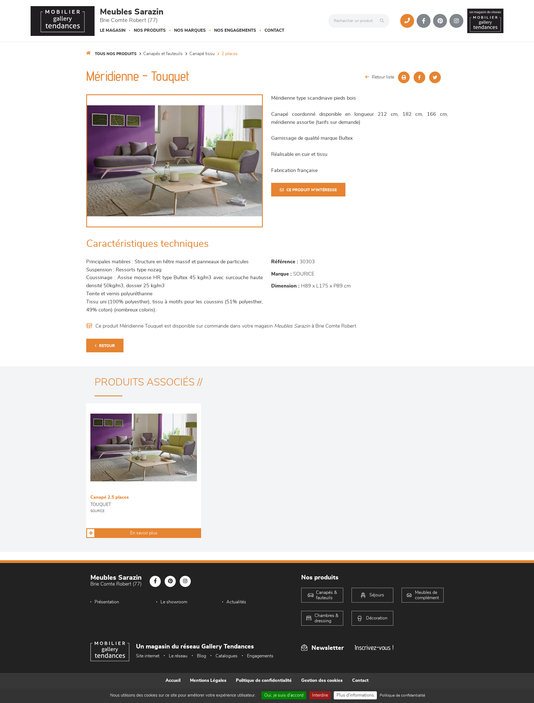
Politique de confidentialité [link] (402, 695)
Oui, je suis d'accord (283, 695)
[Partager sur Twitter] (435, 77)
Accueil (173, 680)
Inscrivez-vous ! (374, 647)
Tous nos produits (116, 54)
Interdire (320, 695)
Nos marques (190, 30)
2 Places (229, 53)
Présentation (107, 602)
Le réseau (178, 656)
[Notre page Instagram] (456, 21)
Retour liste (383, 77)
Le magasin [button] (112, 30)
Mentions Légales (208, 680)
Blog (201, 656)
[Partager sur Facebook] (419, 77)
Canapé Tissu (202, 53)
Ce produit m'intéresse (311, 190)
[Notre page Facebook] (424, 21)
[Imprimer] (404, 77)
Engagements (260, 656)
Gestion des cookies (322, 680)
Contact (274, 30)
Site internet (147, 656)
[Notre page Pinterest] (440, 21)
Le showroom (173, 602)
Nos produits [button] (150, 30)
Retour (107, 346)
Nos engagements (235, 30)
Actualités (236, 602)
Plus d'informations (355, 695)
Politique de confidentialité (264, 680)
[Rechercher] (383, 21)
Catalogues (227, 656)
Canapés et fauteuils (163, 53)
